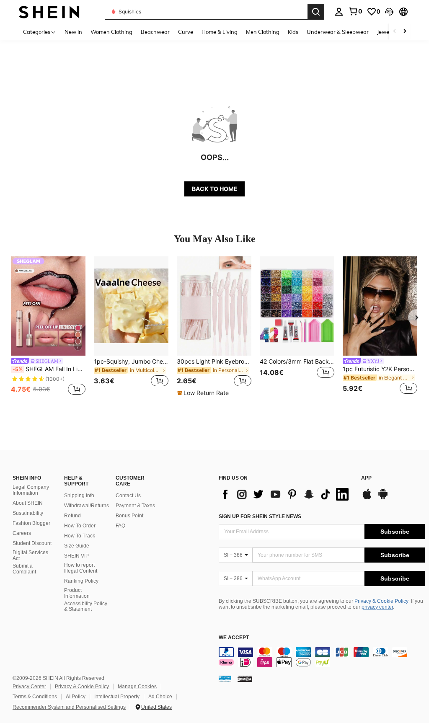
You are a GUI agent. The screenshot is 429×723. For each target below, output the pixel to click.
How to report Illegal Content (80, 568)
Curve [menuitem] (185, 31)
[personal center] (339, 12)
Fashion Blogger (31, 523)
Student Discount (32, 543)
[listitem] (48, 326)
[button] (389, 12)
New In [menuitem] (73, 31)
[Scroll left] (395, 31)
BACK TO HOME (215, 188)
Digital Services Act (30, 555)
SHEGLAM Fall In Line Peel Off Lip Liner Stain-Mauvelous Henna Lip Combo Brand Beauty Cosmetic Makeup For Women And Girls (49, 369)
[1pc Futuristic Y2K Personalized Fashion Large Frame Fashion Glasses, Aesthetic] (380, 306)
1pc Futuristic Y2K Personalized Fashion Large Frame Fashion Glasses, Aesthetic (380, 369)
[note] (204, 393)
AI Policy (75, 697)
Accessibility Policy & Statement (85, 606)
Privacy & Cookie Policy (381, 601)
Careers (22, 533)
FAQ (120, 526)
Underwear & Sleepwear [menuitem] (338, 31)
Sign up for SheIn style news (260, 516)
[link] (355, 11)
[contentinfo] (322, 657)
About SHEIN (28, 503)
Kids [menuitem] (293, 31)
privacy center (377, 607)
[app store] (367, 498)
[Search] (316, 12)
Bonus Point (129, 516)
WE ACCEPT (234, 637)
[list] (286, 494)
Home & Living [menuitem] (220, 31)
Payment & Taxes (135, 506)
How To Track (79, 536)
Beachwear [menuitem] (155, 31)
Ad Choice (160, 697)
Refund (72, 516)
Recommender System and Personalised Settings (69, 707)
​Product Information (77, 593)
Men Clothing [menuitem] (262, 31)
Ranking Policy (81, 581)
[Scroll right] (405, 31)
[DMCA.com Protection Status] (245, 679)
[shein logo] (49, 11)
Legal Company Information (31, 490)
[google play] (383, 498)
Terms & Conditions (35, 697)
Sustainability (28, 513)
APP (366, 478)
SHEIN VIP (76, 556)
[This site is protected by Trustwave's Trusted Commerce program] (225, 679)
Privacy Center (29, 686)
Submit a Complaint (24, 569)
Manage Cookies (137, 686)
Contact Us (128, 495)
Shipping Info (79, 495)
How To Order (80, 526)
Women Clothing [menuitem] (111, 31)
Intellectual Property (117, 697)
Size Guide (76, 546)
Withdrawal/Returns (86, 506)
